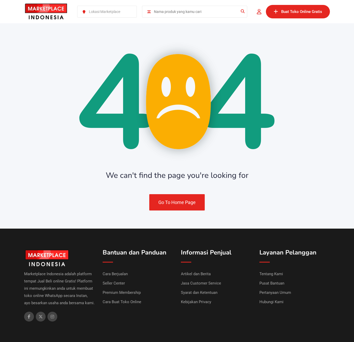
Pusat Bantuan (271, 283)
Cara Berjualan (115, 274)
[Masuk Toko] (259, 11)
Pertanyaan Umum (275, 292)
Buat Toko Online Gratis (301, 11)
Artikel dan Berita (196, 274)
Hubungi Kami (271, 302)
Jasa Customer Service (201, 283)
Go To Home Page (177, 202)
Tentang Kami (271, 274)
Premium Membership (122, 292)
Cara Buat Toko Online (122, 302)
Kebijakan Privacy (196, 302)
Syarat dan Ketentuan (199, 292)
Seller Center (114, 283)
